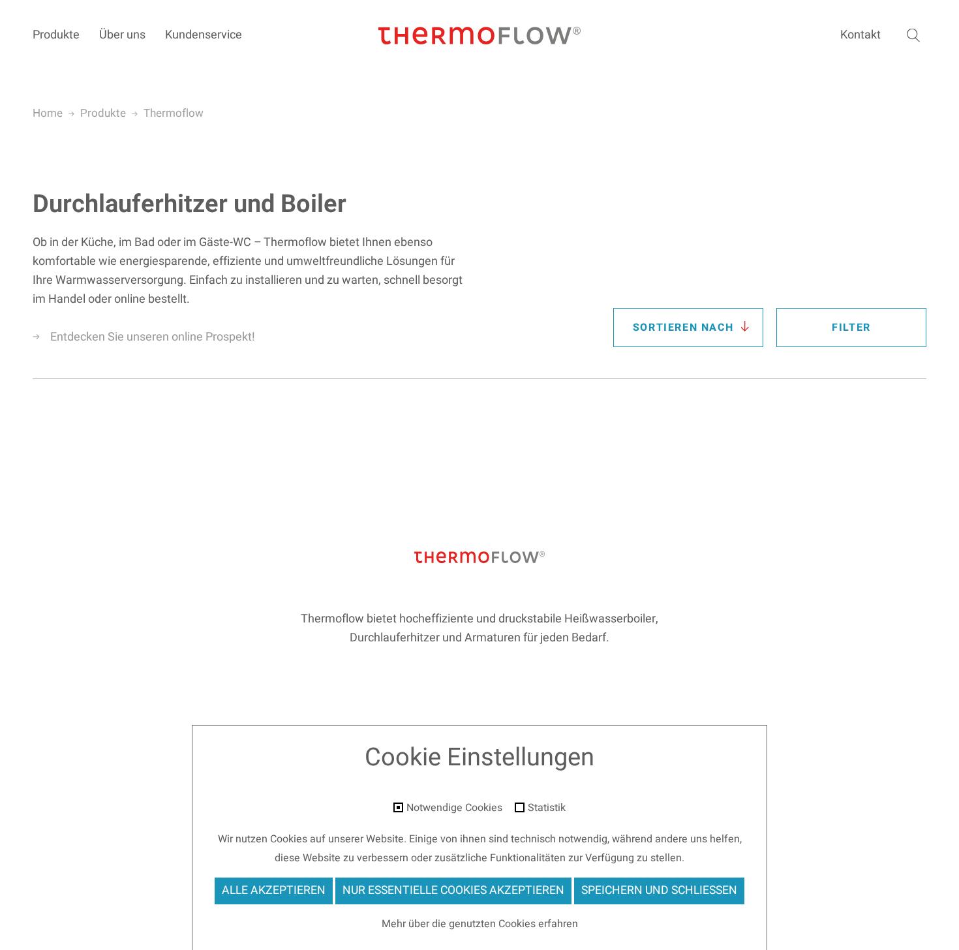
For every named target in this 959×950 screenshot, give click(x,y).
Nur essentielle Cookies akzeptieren (453, 890)
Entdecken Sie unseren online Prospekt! (152, 337)
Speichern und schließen (659, 890)
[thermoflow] (479, 36)
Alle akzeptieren (274, 890)
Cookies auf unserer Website (337, 839)
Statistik (547, 808)
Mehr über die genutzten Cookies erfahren (480, 924)
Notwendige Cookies (454, 808)
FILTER (851, 327)
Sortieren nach (683, 327)
